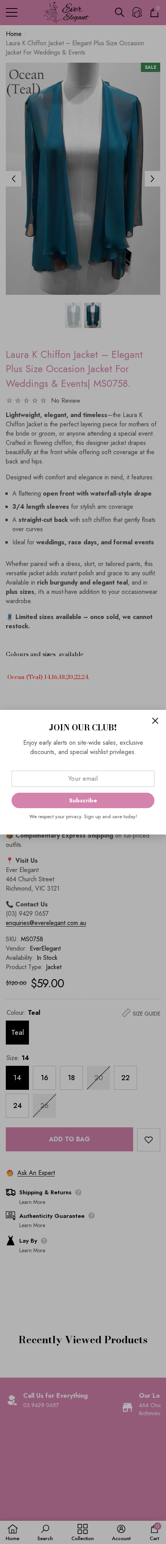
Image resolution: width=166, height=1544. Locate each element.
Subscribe (83, 800)
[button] (155, 720)
